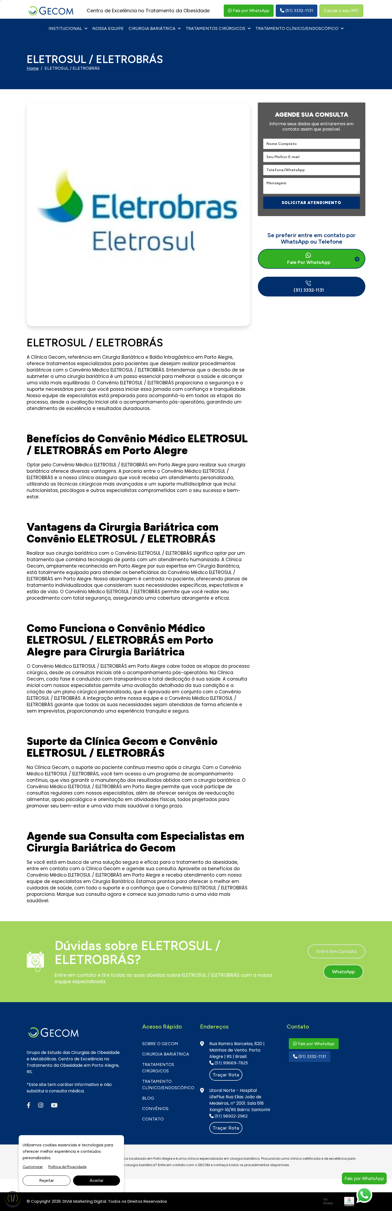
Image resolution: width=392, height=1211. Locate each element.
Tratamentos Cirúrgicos (215, 28)
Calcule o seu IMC (341, 10)
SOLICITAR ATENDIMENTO (311, 202)
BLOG (148, 1098)
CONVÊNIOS (155, 1108)
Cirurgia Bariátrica (152, 28)
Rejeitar (46, 1180)
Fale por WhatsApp (250, 10)
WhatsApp (343, 972)
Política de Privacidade (67, 1167)
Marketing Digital (89, 1201)
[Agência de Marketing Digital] (340, 1201)
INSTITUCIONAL (65, 28)
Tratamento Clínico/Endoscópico (296, 28)
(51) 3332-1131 (298, 10)
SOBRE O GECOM (160, 1043)
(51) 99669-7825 (231, 1062)
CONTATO (153, 1119)
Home (33, 68)
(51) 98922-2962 (231, 1116)
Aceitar (96, 1180)
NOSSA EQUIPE (108, 28)
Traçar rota (226, 1075)
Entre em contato (336, 951)
